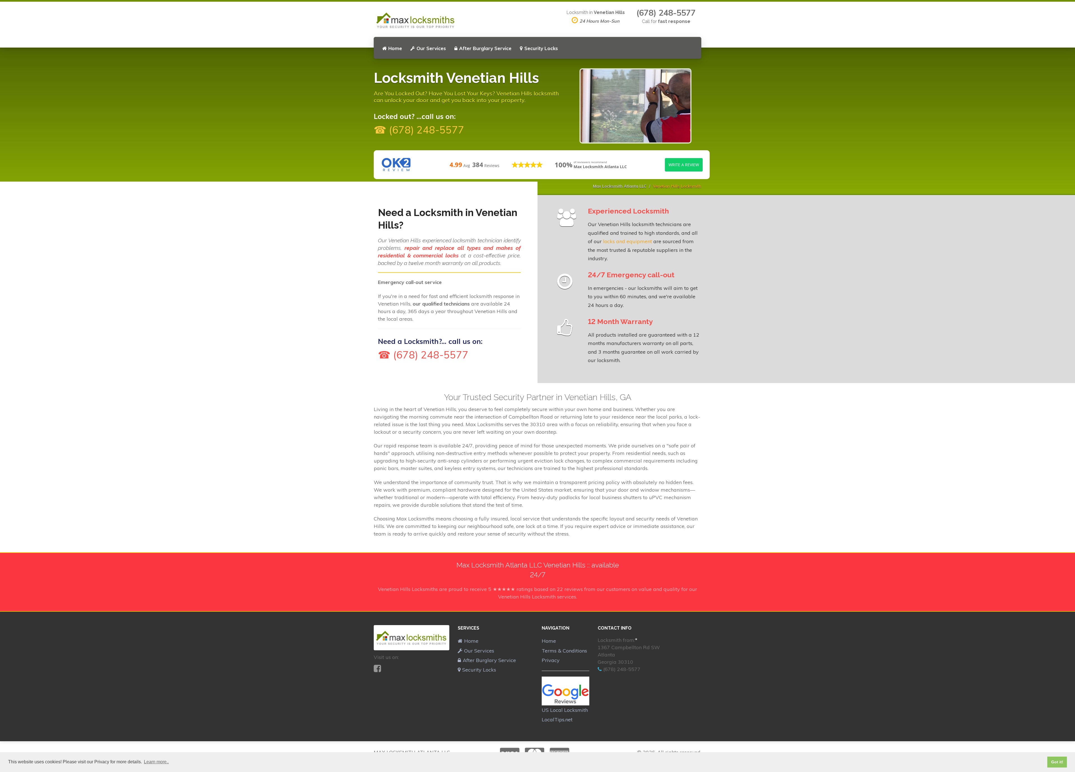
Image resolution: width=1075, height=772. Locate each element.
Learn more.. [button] (156, 761)
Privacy (551, 660)
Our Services (431, 48)
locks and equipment (627, 241)
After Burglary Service (485, 48)
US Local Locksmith (565, 710)
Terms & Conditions (564, 650)
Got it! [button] (1057, 762)
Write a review (684, 164)
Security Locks (541, 48)
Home (395, 48)
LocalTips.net (557, 719)
